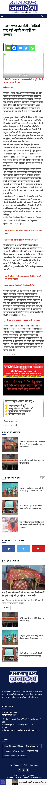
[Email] (8, 48)
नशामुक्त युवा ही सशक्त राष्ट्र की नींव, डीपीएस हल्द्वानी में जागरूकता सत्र (10, 489)
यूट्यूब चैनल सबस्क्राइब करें (20, 411)
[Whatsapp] (32, 48)
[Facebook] (14, 48)
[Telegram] (20, 48)
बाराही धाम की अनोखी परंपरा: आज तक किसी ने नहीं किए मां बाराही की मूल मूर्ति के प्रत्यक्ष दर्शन (10, 444)
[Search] (42, 16)
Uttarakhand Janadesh (27, 775)
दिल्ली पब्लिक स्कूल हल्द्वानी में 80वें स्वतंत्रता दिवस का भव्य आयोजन (10, 507)
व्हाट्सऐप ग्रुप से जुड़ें (17, 405)
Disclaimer (34, 765)
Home (10, 765)
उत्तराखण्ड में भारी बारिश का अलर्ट (15, 755)
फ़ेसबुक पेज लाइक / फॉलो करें (21, 408)
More (6, 608)
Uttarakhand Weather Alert (14, 751)
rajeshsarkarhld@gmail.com (20, 724)
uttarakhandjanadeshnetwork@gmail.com (21, 730)
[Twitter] (26, 48)
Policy (26, 765)
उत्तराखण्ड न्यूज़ (32, 751)
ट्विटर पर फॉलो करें (17, 413)
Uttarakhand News (33, 746)
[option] (23, 491)
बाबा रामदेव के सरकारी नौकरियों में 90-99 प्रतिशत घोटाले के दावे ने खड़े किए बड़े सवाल (10, 524)
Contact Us (18, 765)
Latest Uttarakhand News (13, 746)
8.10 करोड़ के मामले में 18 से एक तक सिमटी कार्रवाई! (10, 462)
